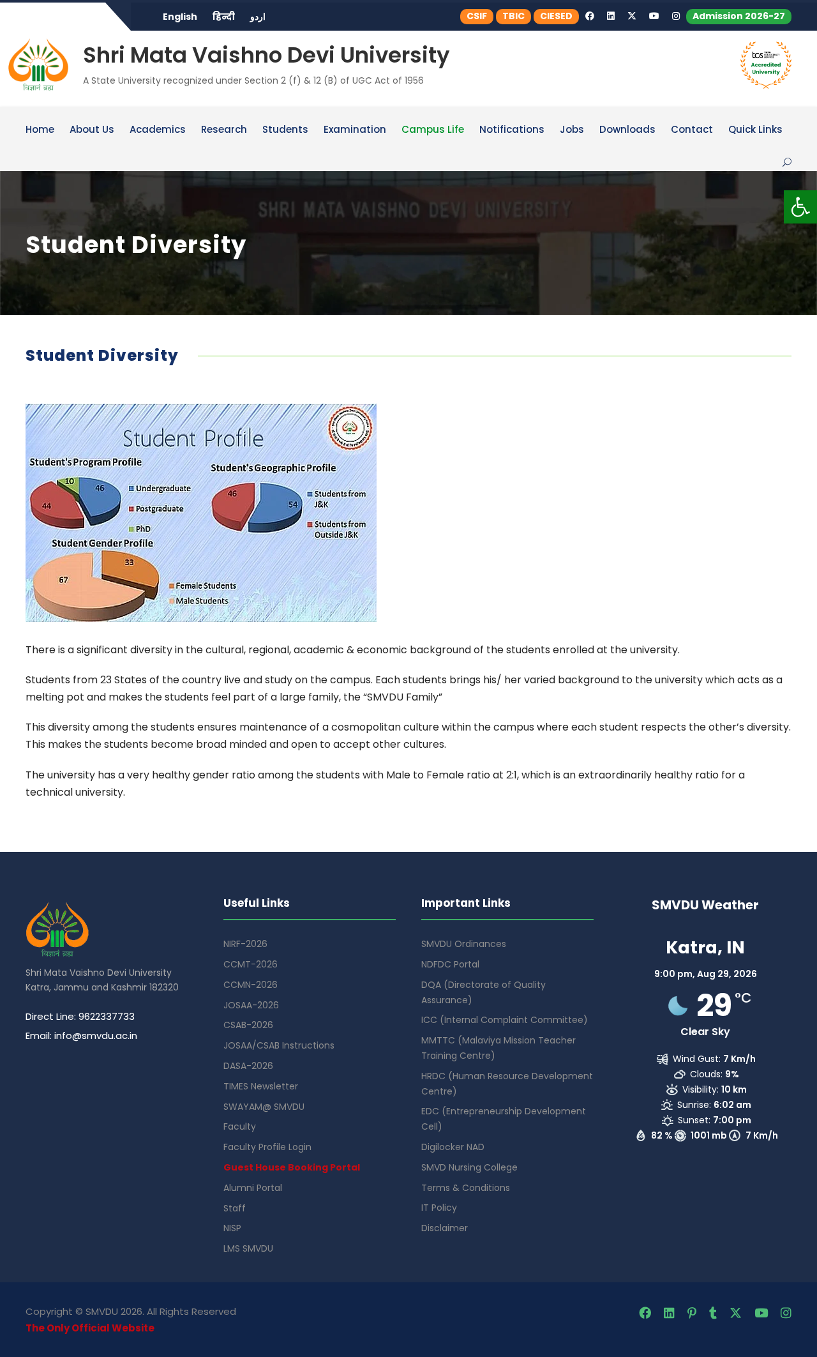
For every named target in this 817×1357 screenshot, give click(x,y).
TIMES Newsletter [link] (260, 1086)
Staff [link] (234, 1208)
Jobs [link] (572, 130)
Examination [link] (355, 130)
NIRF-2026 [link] (245, 943)
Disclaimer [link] (444, 1228)
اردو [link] (258, 16)
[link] (800, 207)
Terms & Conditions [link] (465, 1187)
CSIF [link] (477, 16)
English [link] (180, 16)
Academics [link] (158, 130)
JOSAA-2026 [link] (251, 1005)
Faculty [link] (239, 1126)
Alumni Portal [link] (252, 1187)
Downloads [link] (627, 130)
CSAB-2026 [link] (248, 1025)
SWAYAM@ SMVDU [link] (263, 1106)
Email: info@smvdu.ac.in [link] (81, 1035)
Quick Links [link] (755, 130)
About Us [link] (92, 130)
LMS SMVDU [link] (248, 1248)
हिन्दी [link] (224, 16)
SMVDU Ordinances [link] (463, 943)
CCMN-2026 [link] (250, 984)
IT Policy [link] (439, 1207)
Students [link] (285, 130)
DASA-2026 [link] (248, 1065)
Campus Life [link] (432, 130)
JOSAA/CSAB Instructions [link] (278, 1045)
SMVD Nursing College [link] (469, 1167)
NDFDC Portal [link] (450, 964)
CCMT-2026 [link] (250, 964)
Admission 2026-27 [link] (739, 16)
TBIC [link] (513, 16)
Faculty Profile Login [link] (267, 1147)
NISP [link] (232, 1228)
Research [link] (224, 130)
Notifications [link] (511, 130)
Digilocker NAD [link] (452, 1147)
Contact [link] (692, 130)
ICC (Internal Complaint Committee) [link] (504, 1019)
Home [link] (40, 130)
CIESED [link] (556, 16)
